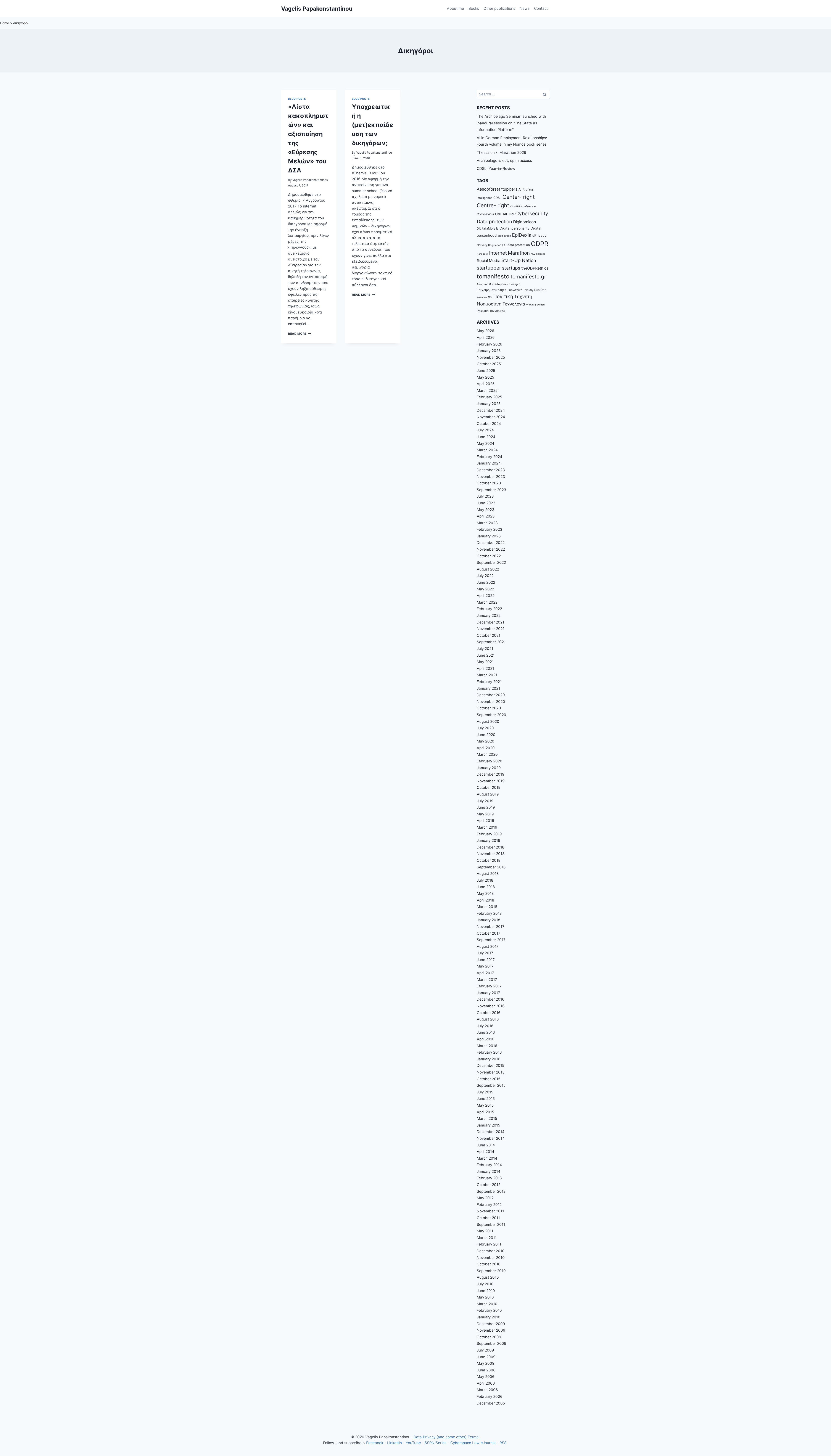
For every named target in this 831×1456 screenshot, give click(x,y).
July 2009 (485, 1350)
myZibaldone (538, 253)
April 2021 (485, 668)
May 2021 (485, 662)
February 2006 (489, 1396)
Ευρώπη (540, 290)
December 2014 (490, 1132)
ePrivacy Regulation (489, 245)
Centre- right (493, 205)
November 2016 (491, 1006)
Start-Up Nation (518, 260)
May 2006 (485, 1376)
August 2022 (488, 569)
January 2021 (488, 688)
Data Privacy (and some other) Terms (446, 1437)
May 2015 (485, 1105)
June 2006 (486, 1370)
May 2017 (485, 966)
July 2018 (485, 880)
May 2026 (485, 331)
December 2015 (490, 1065)
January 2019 (488, 840)
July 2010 (485, 1284)
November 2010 (491, 1257)
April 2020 (486, 748)
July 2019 (485, 801)
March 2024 (487, 450)
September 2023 (491, 490)
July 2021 (485, 648)
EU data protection (516, 245)
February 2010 (489, 1310)
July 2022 (485, 576)
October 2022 (489, 556)
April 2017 (485, 973)
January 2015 (488, 1125)
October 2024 (489, 423)
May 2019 (485, 814)
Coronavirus (485, 214)
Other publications (499, 8)
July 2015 (485, 1092)
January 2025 (489, 404)
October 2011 (488, 1218)
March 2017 (487, 979)
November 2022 (491, 549)
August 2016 (488, 1019)
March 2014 (487, 1158)
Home (4, 23)
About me (455, 8)
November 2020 (491, 701)
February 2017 (489, 986)
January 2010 (488, 1317)
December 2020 (491, 695)
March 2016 (487, 1046)
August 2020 (488, 721)
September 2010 (491, 1271)
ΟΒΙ (490, 297)
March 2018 (487, 907)
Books (474, 8)
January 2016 (488, 1059)
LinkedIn (394, 1443)
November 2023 (491, 476)
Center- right (518, 197)
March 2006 (487, 1390)
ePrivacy (539, 235)
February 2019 (489, 834)
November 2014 (491, 1138)
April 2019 (485, 820)
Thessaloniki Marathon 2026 (501, 152)
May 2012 (485, 1198)
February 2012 (489, 1204)
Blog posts (297, 98)
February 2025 (489, 397)
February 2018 (489, 913)
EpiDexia (521, 235)
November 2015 (490, 1072)
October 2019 (489, 787)
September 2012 (491, 1191)
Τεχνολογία (513, 304)
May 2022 (485, 589)
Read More (299, 333)
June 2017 (486, 960)
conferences (528, 206)
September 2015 (491, 1085)
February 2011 (489, 1244)
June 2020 (486, 735)
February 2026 (489, 344)
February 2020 (489, 761)
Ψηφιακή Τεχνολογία (491, 310)
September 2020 (491, 715)
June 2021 (486, 655)
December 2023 (491, 470)
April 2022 (485, 595)
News (525, 8)
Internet (498, 253)
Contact (541, 8)
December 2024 (491, 410)
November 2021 (490, 629)
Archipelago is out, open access (504, 160)
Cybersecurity (531, 214)
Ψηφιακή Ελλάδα (535, 304)
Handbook (482, 253)
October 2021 (488, 635)
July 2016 (485, 1026)
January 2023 (489, 536)
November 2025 (491, 357)
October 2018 (488, 860)
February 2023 (489, 529)
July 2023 (485, 496)
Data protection (494, 221)
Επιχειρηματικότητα (491, 290)
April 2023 (486, 516)
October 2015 (488, 1079)
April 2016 (485, 1039)
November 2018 (490, 854)
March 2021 (487, 675)
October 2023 (489, 483)
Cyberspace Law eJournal (473, 1443)
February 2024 (489, 457)
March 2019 (487, 827)
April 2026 (486, 337)
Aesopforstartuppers (497, 189)
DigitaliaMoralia (488, 228)
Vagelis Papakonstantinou (310, 180)
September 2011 (491, 1224)
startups (511, 268)
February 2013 (489, 1178)
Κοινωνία (482, 297)
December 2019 (490, 774)
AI (520, 189)
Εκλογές (514, 284)
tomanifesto (493, 276)
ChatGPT (515, 206)
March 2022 (487, 602)
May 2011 (485, 1231)
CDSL (497, 197)
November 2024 (491, 417)
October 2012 (488, 1185)
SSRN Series (435, 1443)
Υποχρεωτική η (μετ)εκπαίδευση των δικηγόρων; (372, 125)
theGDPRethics (534, 268)
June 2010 (486, 1291)
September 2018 (491, 867)
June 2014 (486, 1145)
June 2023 (486, 503)
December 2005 (491, 1403)
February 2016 (489, 1052)
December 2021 (490, 622)
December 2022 (491, 542)
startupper (489, 268)
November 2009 (491, 1330)
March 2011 (487, 1238)
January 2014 (488, 1171)
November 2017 (490, 926)
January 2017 (488, 993)
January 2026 (489, 351)
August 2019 (488, 794)
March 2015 (487, 1118)
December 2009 (491, 1324)
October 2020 (489, 708)
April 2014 (485, 1151)
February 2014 (489, 1165)
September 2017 (491, 940)
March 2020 (487, 754)
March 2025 (487, 390)
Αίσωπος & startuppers (492, 284)
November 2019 (491, 781)
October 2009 (489, 1337)
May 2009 (485, 1363)
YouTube (413, 1443)
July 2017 (485, 953)
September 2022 (491, 562)
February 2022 (489, 609)
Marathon (519, 253)
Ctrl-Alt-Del (504, 214)
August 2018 (488, 873)
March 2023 (487, 523)
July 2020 (485, 728)
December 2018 (490, 847)
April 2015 (485, 1112)
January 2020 (489, 768)
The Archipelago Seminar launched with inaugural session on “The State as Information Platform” (511, 123)
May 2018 (485, 893)
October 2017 (488, 933)
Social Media (488, 260)
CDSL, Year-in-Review (496, 168)
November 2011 (490, 1211)
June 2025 (486, 370)
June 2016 (486, 1032)
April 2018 (485, 900)
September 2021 (491, 642)
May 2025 (485, 377)
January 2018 (488, 920)
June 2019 (486, 807)
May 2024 (485, 443)
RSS (503, 1443)
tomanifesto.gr (528, 276)
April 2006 (486, 1383)
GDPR (539, 243)
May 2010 (485, 1297)
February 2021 (489, 682)
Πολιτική (503, 296)
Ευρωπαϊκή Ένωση (520, 290)
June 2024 (486, 437)
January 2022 (489, 615)
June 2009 (486, 1357)
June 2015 (486, 1098)
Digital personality (515, 228)
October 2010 (489, 1264)
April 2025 (485, 384)
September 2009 (491, 1343)
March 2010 (487, 1304)
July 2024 (485, 430)
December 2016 (490, 999)
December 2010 (490, 1251)
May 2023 (485, 510)
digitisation (504, 235)
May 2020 (485, 741)
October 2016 (489, 1013)
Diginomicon (524, 221)
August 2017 (488, 946)
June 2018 (486, 887)
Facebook (374, 1443)
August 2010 (488, 1277)
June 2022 (486, 582)
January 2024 (489, 463)
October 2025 (489, 364)
